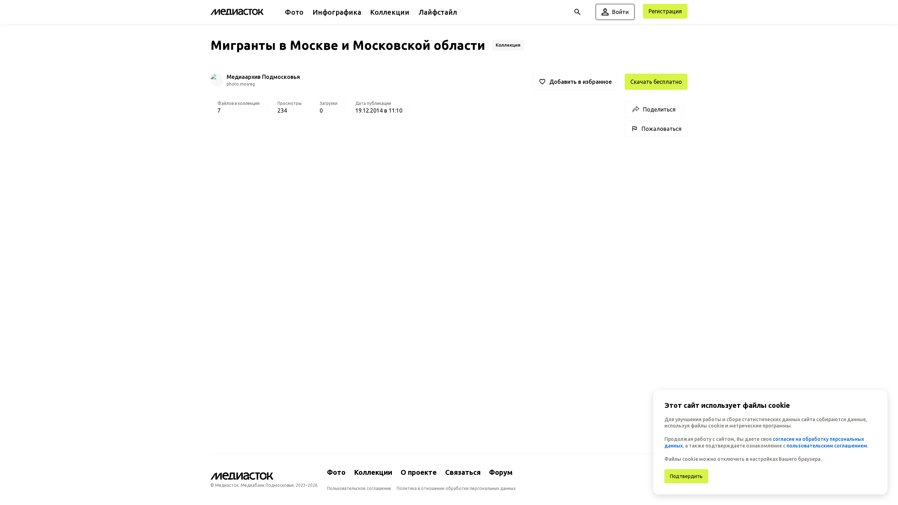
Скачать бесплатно (656, 82)
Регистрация (665, 11)
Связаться (463, 472)
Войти (620, 12)
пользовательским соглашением (826, 446)
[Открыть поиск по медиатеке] (577, 12)
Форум (500, 472)
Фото (336, 472)
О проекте (419, 472)
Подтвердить (686, 476)
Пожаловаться (662, 129)
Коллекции (373, 472)
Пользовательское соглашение (359, 488)
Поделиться (659, 109)
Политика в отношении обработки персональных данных (456, 488)
